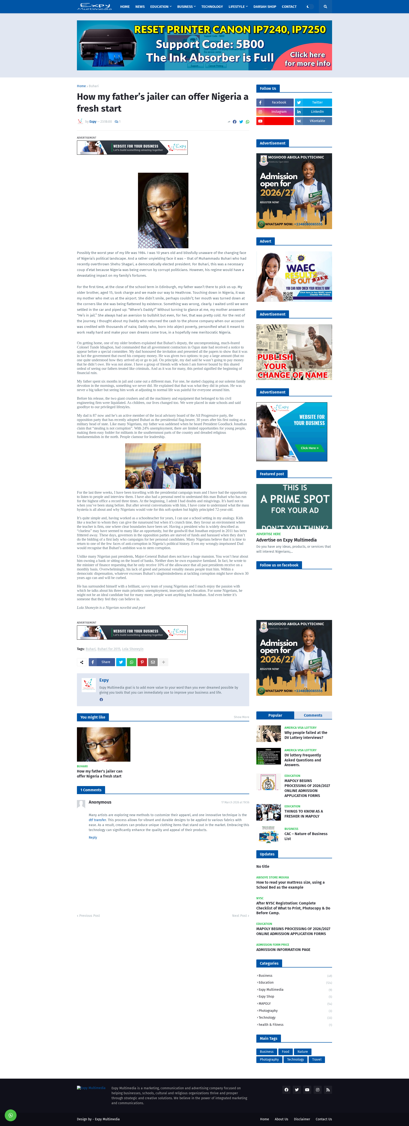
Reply (93, 838)
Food (285, 1052)
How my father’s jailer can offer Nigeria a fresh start (99, 773)
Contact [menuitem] (289, 7)
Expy (104, 680)
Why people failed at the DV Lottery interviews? (306, 735)
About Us (281, 1119)
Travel (316, 1060)
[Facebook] (234, 122)
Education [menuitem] (159, 7)
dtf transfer (97, 820)
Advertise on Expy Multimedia (286, 540)
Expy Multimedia (295, 990)
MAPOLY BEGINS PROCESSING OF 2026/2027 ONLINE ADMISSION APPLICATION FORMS (307, 788)
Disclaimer (302, 1119)
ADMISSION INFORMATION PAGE (283, 949)
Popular (275, 715)
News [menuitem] (140, 7)
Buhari (94, 86)
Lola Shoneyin (132, 649)
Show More (241, 717)
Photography (295, 1011)
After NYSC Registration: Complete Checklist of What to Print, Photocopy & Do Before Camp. (293, 908)
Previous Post (89, 916)
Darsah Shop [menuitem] (264, 7)
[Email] (153, 662)
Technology (295, 1018)
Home (81, 86)
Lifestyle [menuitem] (237, 7)
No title (262, 866)
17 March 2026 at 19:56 (235, 802)
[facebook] (101, 699)
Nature (303, 1052)
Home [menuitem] (125, 7)
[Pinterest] (142, 662)
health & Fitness (295, 1025)
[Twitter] (241, 122)
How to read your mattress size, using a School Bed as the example (290, 885)
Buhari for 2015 (109, 649)
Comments (313, 715)
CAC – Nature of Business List (306, 836)
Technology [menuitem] (212, 7)
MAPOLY (295, 1004)
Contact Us (324, 1119)
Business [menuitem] (185, 7)
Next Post (239, 916)
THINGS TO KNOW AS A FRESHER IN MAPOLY (304, 813)
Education (295, 983)
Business (295, 976)
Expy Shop (295, 997)
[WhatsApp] (247, 122)
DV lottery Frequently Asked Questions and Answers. (303, 760)
